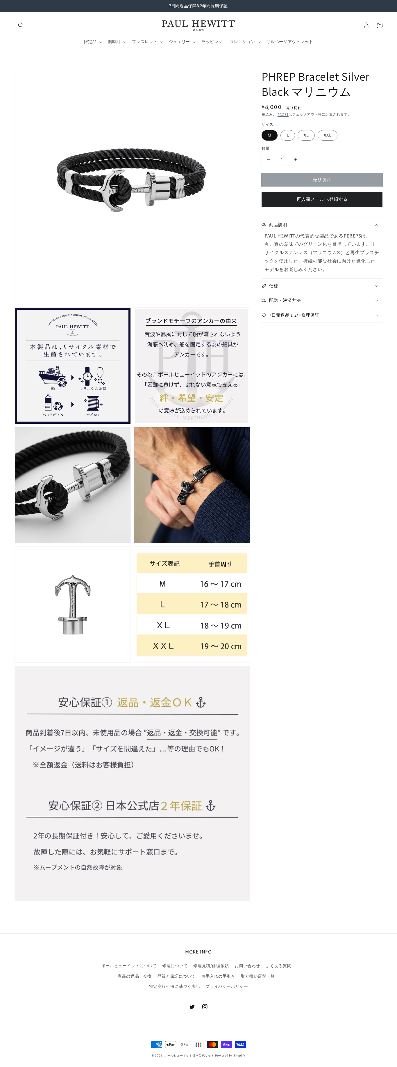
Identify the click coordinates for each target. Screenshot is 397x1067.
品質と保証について (177, 976)
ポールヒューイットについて (129, 965)
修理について (175, 965)
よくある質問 (279, 965)
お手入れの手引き (218, 976)
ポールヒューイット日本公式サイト (189, 1055)
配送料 (283, 114)
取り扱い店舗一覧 (258, 976)
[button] (21, 25)
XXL (327, 135)
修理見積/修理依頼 (211, 965)
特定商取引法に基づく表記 (174, 986)
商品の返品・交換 (135, 976)
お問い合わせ (247, 965)
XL (306, 135)
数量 (265, 148)
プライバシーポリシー (226, 986)
